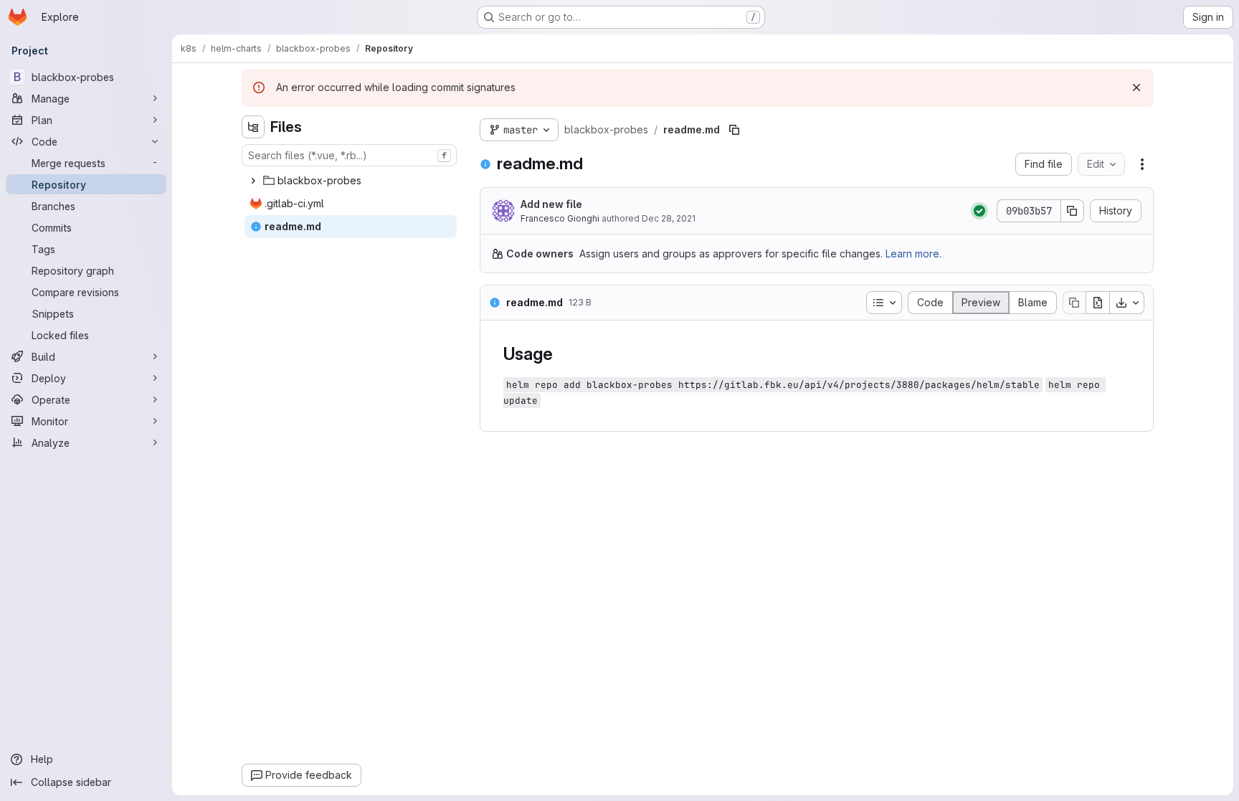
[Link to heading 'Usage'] (561, 353)
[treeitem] (351, 180)
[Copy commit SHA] (1072, 210)
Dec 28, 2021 (669, 218)
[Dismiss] (1136, 87)
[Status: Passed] (979, 210)
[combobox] (349, 155)
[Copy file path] (734, 129)
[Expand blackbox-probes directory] (253, 180)
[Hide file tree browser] (253, 126)
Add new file (551, 204)
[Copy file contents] (1074, 302)
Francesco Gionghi (560, 218)
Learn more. (913, 253)
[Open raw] (1097, 302)
